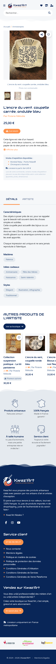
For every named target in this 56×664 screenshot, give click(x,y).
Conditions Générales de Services (22, 573)
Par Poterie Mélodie (11, 372)
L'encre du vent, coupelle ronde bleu (34, 361)
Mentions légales (14, 553)
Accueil (6, 27)
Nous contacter (13, 549)
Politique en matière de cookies (21, 557)
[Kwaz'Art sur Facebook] (6, 522)
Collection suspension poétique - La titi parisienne (12, 362)
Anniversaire (18, 27)
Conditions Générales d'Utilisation (22, 568)
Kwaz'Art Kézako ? (15, 515)
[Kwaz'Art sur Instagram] (12, 522)
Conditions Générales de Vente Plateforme (26, 577)
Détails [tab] (11, 199)
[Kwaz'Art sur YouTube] (18, 522)
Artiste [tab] (28, 199)
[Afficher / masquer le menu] (4, 5)
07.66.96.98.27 (13, 542)
